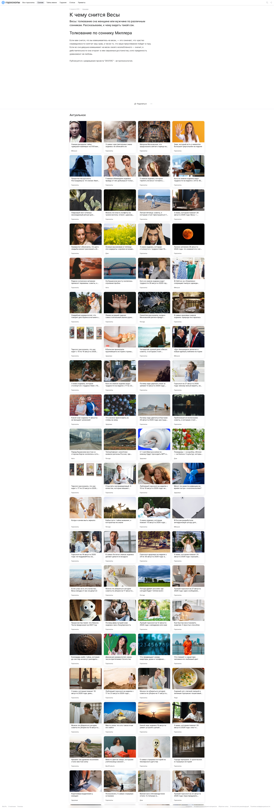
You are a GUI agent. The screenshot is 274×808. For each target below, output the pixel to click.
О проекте (189, 806)
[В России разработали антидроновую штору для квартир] (188, 513)
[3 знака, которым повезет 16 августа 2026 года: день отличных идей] (86, 684)
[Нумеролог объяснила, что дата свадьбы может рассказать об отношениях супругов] (86, 240)
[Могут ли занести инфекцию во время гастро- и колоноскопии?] (188, 479)
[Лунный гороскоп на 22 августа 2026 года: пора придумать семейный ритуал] (188, 786)
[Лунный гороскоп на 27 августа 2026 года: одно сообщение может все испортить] (188, 581)
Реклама (20, 806)
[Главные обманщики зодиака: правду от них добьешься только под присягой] (120, 171)
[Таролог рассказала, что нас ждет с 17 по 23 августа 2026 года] (86, 479)
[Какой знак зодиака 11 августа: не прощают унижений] (86, 410)
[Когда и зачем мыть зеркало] (86, 513)
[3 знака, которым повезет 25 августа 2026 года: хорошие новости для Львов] (188, 547)
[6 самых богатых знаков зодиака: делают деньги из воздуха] (120, 547)
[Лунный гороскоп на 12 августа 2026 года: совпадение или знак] (154, 616)
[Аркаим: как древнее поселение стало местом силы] (86, 752)
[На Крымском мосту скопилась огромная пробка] (120, 274)
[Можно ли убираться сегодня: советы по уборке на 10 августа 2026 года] (86, 718)
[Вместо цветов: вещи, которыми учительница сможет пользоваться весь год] (120, 752)
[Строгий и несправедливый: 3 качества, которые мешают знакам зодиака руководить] (120, 479)
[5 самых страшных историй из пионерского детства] (154, 752)
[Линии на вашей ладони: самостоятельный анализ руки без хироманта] (120, 308)
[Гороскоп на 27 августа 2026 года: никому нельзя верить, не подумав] (188, 376)
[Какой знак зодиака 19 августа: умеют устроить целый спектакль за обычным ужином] (154, 718)
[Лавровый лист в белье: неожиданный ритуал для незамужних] (86, 205)
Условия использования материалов (205, 806)
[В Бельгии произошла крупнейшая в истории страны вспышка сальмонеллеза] (120, 342)
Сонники (85, 9)
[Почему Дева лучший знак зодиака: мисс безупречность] (120, 616)
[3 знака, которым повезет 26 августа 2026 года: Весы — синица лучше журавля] (188, 205)
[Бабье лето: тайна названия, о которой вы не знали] (120, 513)
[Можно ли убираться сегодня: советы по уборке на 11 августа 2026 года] (154, 684)
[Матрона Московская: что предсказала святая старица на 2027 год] (154, 137)
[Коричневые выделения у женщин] (86, 786)
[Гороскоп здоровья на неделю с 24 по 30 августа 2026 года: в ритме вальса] (154, 547)
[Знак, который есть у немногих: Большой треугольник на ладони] (188, 137)
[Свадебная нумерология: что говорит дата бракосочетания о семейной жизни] (86, 308)
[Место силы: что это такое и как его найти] (120, 718)
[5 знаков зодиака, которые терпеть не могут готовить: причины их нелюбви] (154, 171)
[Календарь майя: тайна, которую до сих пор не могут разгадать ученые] (86, 650)
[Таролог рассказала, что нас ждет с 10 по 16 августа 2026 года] (86, 342)
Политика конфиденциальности (260, 806)
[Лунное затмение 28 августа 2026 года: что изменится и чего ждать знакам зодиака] (188, 240)
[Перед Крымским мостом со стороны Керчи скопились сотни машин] (86, 445)
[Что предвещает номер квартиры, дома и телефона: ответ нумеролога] (154, 650)
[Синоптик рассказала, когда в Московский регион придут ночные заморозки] (154, 308)
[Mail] (3, 2)
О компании (12, 806)
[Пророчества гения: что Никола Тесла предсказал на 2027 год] (86, 616)
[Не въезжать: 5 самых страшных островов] (120, 786)
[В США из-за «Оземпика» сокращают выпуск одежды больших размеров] (188, 274)
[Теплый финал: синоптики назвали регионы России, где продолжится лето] (120, 445)
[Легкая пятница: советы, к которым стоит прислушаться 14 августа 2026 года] (154, 205)
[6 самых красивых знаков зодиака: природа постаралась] (188, 308)
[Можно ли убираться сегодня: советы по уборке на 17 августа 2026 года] (120, 581)
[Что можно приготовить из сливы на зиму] (120, 410)
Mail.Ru (4, 806)
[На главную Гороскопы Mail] (12, 2)
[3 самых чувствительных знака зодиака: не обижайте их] (120, 137)
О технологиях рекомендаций (239, 806)
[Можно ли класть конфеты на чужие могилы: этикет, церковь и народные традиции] (120, 205)
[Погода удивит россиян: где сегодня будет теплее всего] (154, 581)
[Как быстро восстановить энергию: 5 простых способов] (188, 616)
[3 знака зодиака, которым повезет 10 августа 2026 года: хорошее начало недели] (154, 513)
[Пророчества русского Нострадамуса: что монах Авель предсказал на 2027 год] (86, 171)
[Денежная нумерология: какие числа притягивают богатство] (120, 650)
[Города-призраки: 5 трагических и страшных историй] (188, 752)
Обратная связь (223, 806)
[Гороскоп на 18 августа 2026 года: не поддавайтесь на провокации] (86, 547)
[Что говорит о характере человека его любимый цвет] (188, 650)
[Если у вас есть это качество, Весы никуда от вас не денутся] (86, 581)
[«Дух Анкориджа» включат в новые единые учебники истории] (188, 342)
